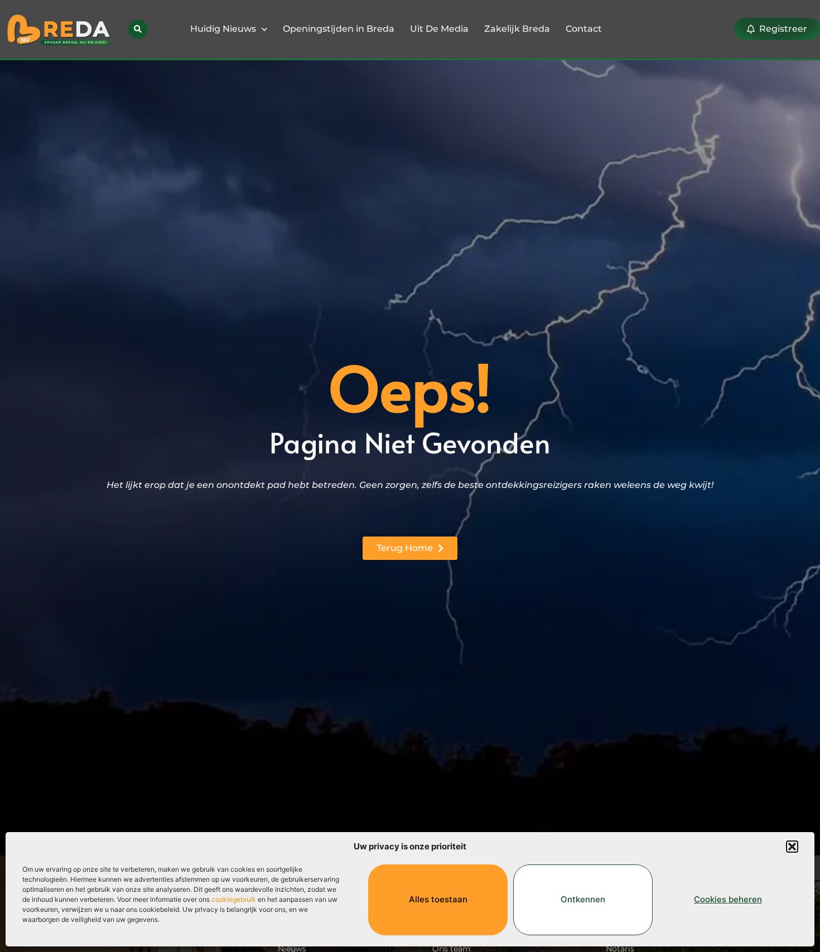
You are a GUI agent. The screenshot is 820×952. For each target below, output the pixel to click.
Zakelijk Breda (517, 28)
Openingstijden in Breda (338, 28)
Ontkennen (583, 899)
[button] (792, 846)
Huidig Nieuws (223, 28)
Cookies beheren (728, 899)
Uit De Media (439, 28)
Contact (584, 28)
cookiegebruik (233, 899)
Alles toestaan (438, 899)
